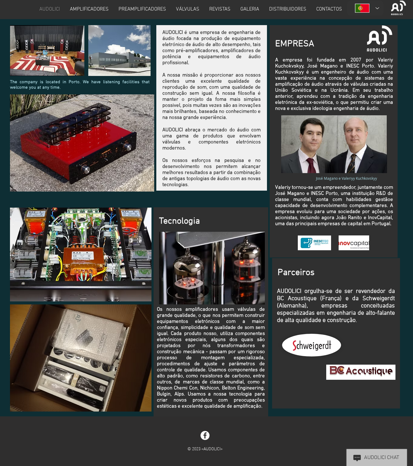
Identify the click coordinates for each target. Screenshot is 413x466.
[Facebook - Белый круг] (205, 435)
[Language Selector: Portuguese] (365, 8)
